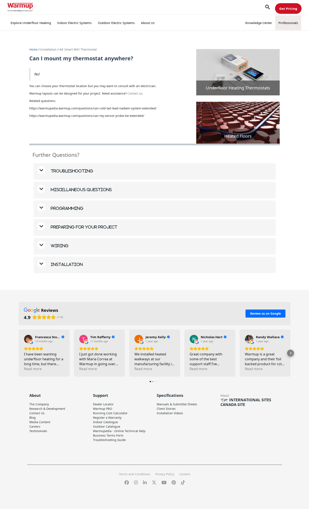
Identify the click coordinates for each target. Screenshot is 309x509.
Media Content (39, 422)
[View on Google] (28, 339)
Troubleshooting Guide (109, 440)
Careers (34, 426)
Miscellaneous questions (81, 190)
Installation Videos (170, 413)
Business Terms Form (108, 435)
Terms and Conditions (134, 474)
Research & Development (47, 409)
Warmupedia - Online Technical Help (119, 431)
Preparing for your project (83, 227)
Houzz (224, 395)
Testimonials (38, 431)
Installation (48, 49)
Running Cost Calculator (110, 413)
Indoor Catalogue (105, 422)
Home (33, 49)
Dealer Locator (103, 404)
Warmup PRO (102, 409)
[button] (267, 7)
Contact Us (37, 413)
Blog (32, 418)
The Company (39, 404)
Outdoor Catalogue (106, 426)
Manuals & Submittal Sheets (177, 404)
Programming (66, 208)
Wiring (59, 246)
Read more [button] (33, 368)
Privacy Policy (164, 474)
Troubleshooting (71, 171)
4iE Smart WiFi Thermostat (78, 49)
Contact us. (135, 93)
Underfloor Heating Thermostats (238, 88)
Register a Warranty (107, 418)
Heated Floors (238, 136)
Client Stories (166, 409)
